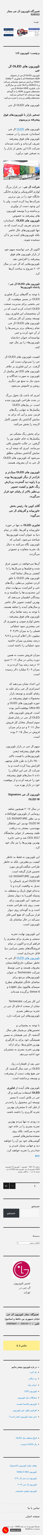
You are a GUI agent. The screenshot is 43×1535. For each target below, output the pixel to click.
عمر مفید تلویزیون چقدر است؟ (23, 1416)
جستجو (36, 1206)
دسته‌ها (36, 1236)
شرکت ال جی (35, 1172)
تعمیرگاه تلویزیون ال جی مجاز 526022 (27, 1526)
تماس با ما (34, 1507)
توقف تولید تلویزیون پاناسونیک (23, 1465)
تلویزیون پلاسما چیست (26, 1404)
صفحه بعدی (6, 1186)
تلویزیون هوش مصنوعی (26, 1491)
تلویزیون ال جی (30, 1169)
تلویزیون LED (30, 1391)
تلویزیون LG (15, 1167)
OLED (20, 129)
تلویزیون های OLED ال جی (15, 1169)
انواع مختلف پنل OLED (26, 1438)
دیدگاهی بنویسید (23, 1172)
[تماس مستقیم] (5, 1530)
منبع (37, 1155)
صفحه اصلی (33, 1516)
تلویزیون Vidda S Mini (26, 1472)
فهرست (35, 22)
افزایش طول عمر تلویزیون (25, 1410)
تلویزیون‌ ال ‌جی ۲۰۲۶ (27, 1484)
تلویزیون (24, 1167)
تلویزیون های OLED (28, 957)
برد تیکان (33, 1378)
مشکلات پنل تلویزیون (27, 1397)
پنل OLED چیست (29, 1444)
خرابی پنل (32, 1385)
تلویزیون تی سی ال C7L (26, 1478)
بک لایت (33, 1372)
